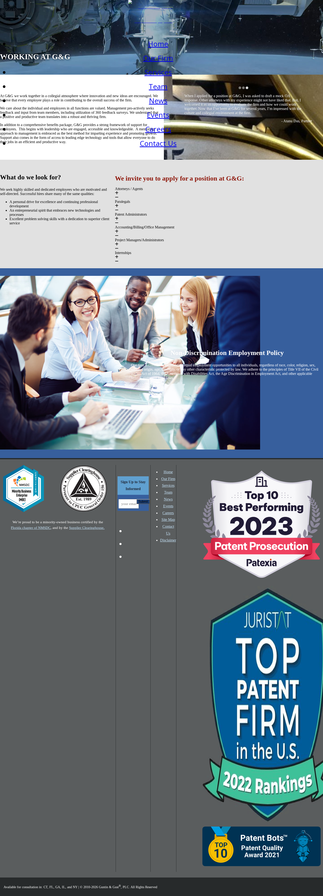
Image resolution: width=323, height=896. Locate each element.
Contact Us (158, 143)
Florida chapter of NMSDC (31, 528)
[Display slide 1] (240, 87)
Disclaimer (168, 540)
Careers (158, 129)
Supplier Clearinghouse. (87, 528)
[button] (219, 193)
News (158, 100)
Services (158, 72)
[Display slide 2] (243, 87)
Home (158, 44)
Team (158, 86)
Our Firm (158, 58)
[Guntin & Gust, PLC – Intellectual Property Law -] (153, 21)
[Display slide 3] (247, 87)
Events (158, 115)
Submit (143, 501)
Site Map (168, 520)
